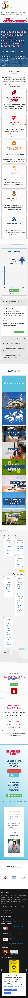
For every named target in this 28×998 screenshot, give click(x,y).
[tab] (14, 302)
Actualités (8, 582)
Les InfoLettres (20, 565)
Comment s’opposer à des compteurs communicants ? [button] (11, 356)
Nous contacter (9, 910)
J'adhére (15, 775)
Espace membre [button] (9, 21)
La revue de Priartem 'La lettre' (8, 550)
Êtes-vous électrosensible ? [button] (13, 343)
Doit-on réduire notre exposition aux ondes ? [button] (13, 303)
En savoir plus (18, 332)
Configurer (8, 993)
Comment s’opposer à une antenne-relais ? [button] (14, 349)
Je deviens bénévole (15, 795)
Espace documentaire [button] (21, 21)
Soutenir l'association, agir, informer (17, 933)
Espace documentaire (10, 921)
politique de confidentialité (14, 986)
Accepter (7, 990)
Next (26, 878)
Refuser (14, 990)
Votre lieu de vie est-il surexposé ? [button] (15, 339)
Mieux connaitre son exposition (16, 943)
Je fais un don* (15, 771)
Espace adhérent (9, 919)
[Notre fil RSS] (9, 19)
